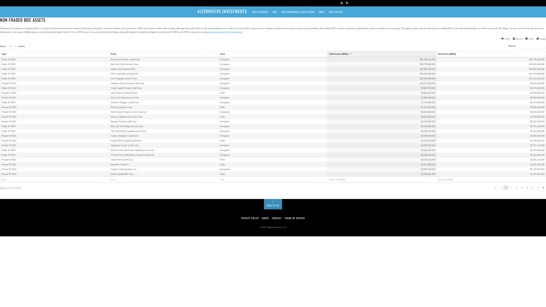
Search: (512, 46)
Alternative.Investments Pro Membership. (223, 32)
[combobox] (12, 46)
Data (275, 12)
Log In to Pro (335, 12)
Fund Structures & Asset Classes (298, 12)
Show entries (12, 46)
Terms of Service (295, 218)
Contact (277, 218)
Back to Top (273, 205)
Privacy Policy (250, 218)
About (322, 12)
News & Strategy (260, 12)
